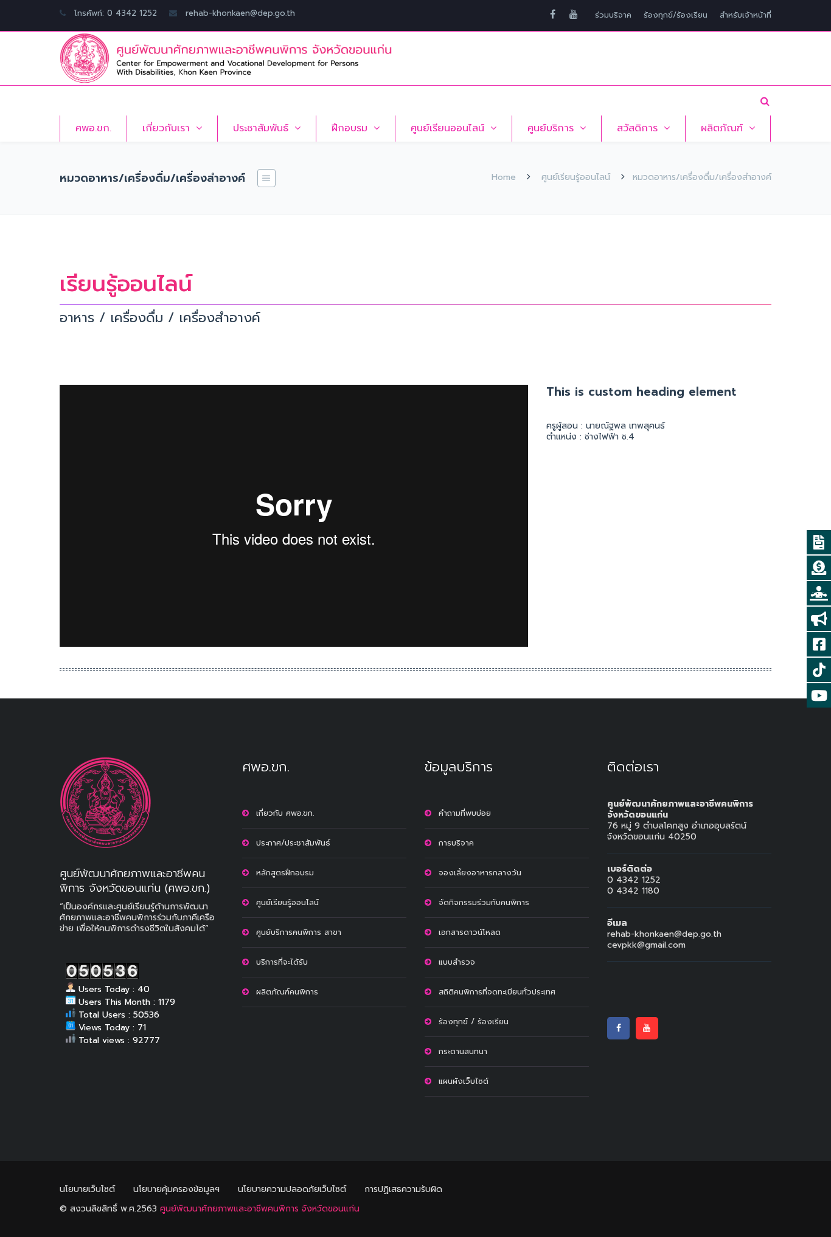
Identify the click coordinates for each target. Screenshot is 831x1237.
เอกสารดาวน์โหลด (470, 932)
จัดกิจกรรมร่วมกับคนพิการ (484, 902)
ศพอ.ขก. (93, 128)
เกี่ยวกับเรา (166, 128)
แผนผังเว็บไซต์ (464, 1081)
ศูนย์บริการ (550, 128)
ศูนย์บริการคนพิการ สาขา (298, 932)
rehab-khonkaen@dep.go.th (240, 13)
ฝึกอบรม (349, 128)
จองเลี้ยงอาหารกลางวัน (480, 872)
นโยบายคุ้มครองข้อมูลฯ (176, 1189)
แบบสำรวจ (457, 962)
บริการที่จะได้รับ (282, 962)
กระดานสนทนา (463, 1051)
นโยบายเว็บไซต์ (87, 1189)
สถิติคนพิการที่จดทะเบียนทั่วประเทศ (497, 992)
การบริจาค (456, 843)
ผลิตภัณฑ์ (722, 128)
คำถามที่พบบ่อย (465, 813)
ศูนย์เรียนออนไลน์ (447, 128)
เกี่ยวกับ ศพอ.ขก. (285, 813)
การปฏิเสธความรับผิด (403, 1189)
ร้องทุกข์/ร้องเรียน (676, 15)
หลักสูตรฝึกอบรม (285, 872)
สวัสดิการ (637, 128)
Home (504, 177)
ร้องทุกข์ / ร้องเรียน (474, 1021)
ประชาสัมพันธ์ (260, 128)
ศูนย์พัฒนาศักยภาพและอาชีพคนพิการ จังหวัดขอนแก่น (260, 1208)
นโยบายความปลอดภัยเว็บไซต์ (292, 1189)
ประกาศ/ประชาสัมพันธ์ (293, 843)
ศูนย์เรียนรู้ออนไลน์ (575, 177)
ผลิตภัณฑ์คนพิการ (287, 992)
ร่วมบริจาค (613, 15)
